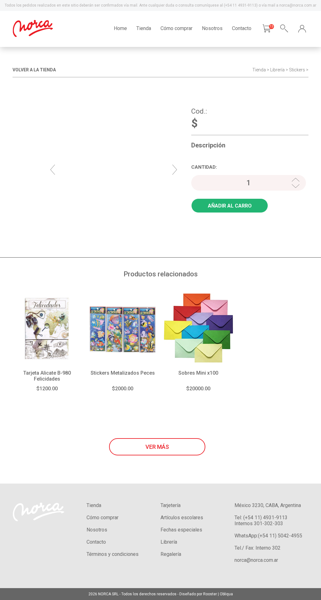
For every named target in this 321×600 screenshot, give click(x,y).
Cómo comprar (176, 28)
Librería (277, 69)
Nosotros (212, 28)
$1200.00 (47, 389)
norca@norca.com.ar (256, 560)
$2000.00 (122, 389)
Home (120, 28)
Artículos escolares (181, 518)
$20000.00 (198, 389)
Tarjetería (170, 505)
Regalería (170, 554)
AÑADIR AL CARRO (230, 206)
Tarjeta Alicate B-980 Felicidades (47, 376)
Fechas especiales (181, 530)
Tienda (143, 28)
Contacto (241, 28)
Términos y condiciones (113, 554)
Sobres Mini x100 (198, 373)
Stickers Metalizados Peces (123, 373)
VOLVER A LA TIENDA (34, 69)
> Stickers (295, 69)
